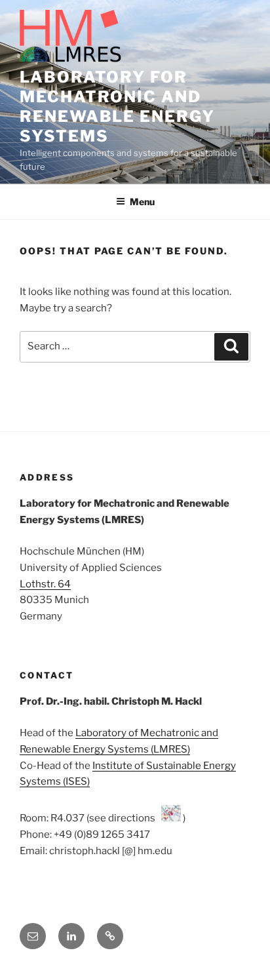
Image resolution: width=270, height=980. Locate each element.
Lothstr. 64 (45, 584)
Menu (142, 201)
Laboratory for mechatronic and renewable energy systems (117, 107)
